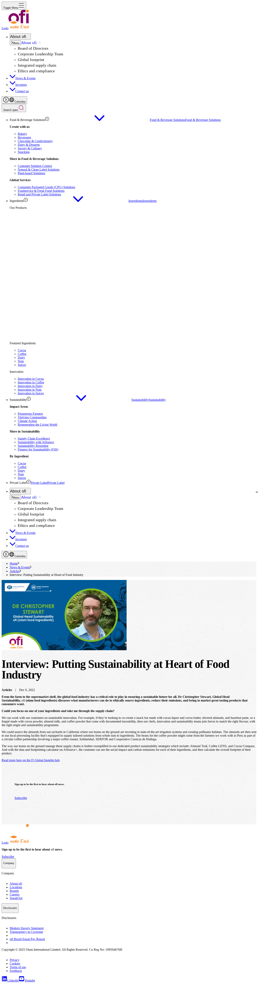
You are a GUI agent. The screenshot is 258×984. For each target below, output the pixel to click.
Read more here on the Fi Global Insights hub (31, 760)
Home (14, 563)
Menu (16, 43)
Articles (15, 571)
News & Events (20, 567)
